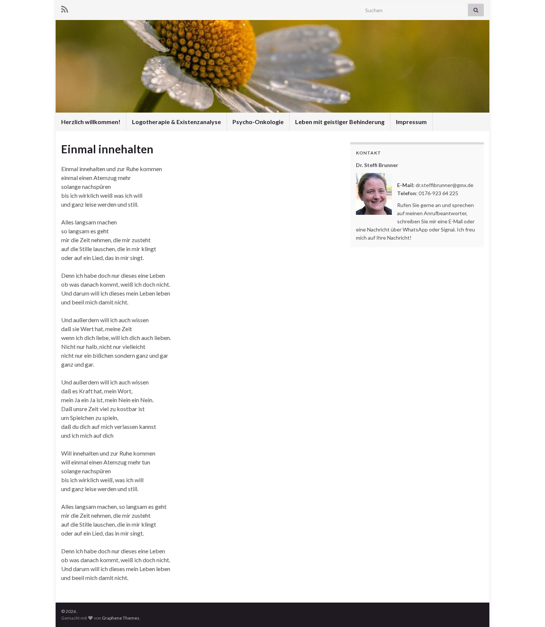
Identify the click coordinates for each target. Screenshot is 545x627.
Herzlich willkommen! (90, 121)
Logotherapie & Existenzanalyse (176, 121)
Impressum (411, 121)
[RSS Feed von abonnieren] (64, 8)
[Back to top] (528, 610)
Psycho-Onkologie (258, 121)
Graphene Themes (120, 618)
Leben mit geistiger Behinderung (339, 121)
